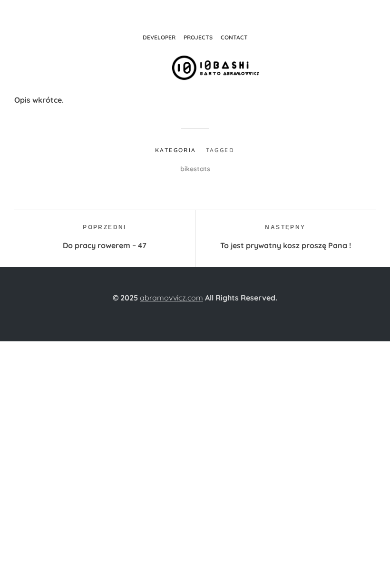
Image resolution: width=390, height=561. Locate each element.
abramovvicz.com (171, 297)
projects (198, 37)
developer (159, 37)
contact (234, 37)
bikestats (195, 168)
